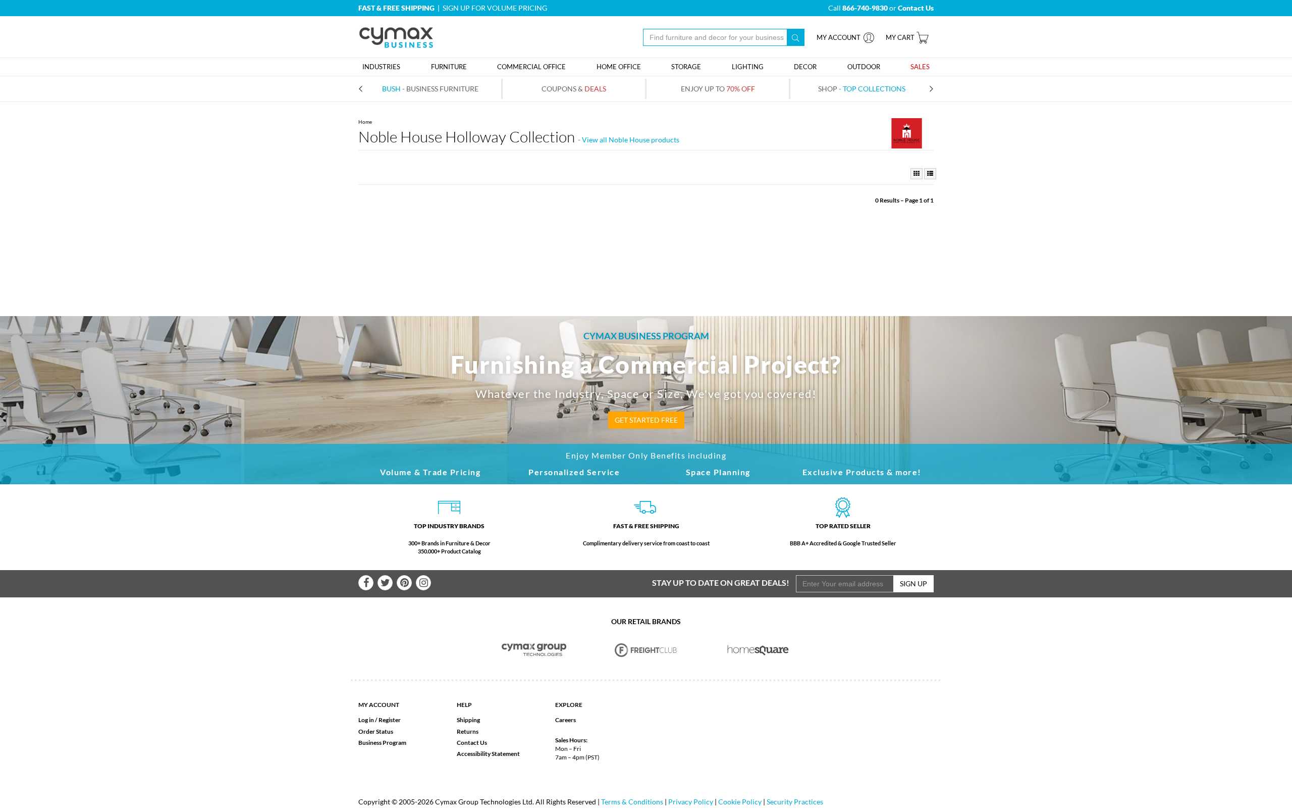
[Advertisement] (646, 235)
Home (365, 122)
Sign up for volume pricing (495, 8)
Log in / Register (379, 720)
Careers (565, 720)
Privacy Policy (690, 801)
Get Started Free (646, 420)
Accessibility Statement (488, 753)
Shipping (468, 720)
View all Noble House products (630, 139)
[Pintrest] (404, 582)
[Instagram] (423, 582)
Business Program (382, 742)
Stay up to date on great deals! (720, 582)
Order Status (375, 731)
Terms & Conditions (632, 801)
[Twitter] (385, 582)
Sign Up (913, 583)
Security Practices (795, 801)
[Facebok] (365, 582)
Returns (467, 731)
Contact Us (472, 742)
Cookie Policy (740, 801)
